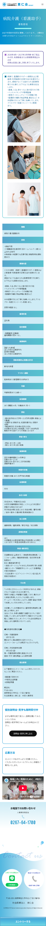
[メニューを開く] (42, 4)
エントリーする (23, 921)
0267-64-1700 (23, 822)
